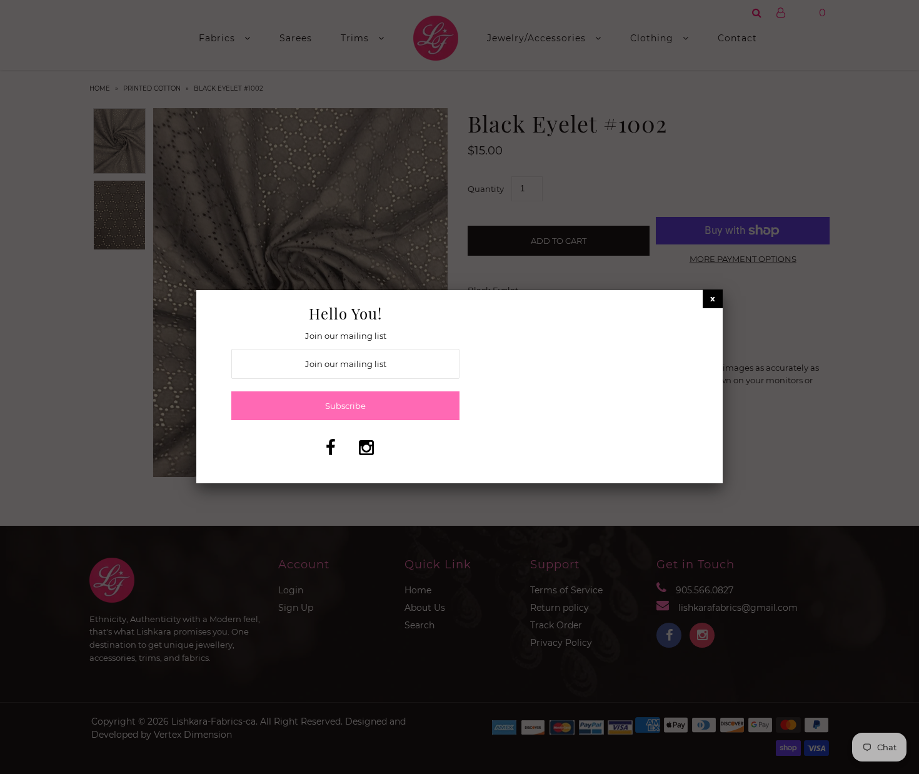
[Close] (713, 298)
